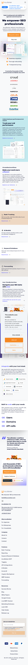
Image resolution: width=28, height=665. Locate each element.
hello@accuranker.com (8, 498)
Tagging (4, 562)
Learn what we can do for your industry (11, 300)
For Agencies (5, 522)
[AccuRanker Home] (7, 2)
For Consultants (6, 528)
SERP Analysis (6, 577)
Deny (13, 350)
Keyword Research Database (10, 556)
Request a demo (14, 35)
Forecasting (5, 580)
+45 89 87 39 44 (6, 513)
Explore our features (8, 185)
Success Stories (6, 589)
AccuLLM (4, 571)
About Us (4, 535)
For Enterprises (6, 525)
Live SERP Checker (7, 601)
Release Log (5, 613)
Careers (4, 538)
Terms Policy (14, 651)
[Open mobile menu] (25, 2)
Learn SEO (5, 607)
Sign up (14, 633)
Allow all (14, 340)
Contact (4, 541)
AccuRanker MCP (7, 559)
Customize (13, 345)
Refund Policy (14, 648)
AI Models (4, 568)
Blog (3, 592)
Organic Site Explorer (8, 574)
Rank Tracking (6, 550)
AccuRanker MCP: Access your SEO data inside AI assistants (16, 7)
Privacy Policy (12, 629)
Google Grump (6, 598)
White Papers (6, 595)
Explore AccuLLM (7, 138)
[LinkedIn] (2, 501)
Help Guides (5, 610)
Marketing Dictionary (8, 604)
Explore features (9, 476)
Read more (5, 221)
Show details (16, 335)
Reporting (5, 553)
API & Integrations (7, 565)
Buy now (14, 39)
